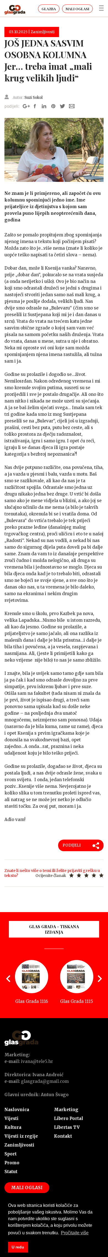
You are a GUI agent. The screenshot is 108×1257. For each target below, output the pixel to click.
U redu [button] (18, 1247)
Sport (10, 1154)
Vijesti (11, 1118)
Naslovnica (16, 1109)
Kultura (12, 1127)
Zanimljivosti (19, 1145)
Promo (11, 1162)
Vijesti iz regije (21, 1136)
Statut (10, 1171)
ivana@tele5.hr (37, 1061)
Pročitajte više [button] (75, 1232)
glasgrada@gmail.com (45, 1081)
